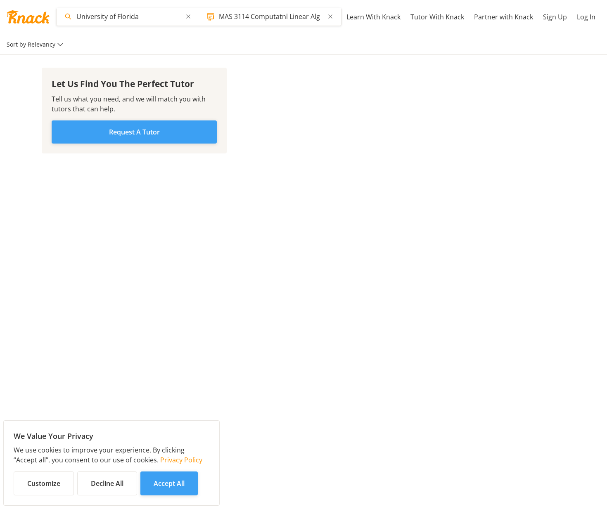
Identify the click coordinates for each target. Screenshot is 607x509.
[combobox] (128, 16)
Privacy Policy (181, 459)
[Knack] (28, 17)
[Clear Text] (188, 16)
